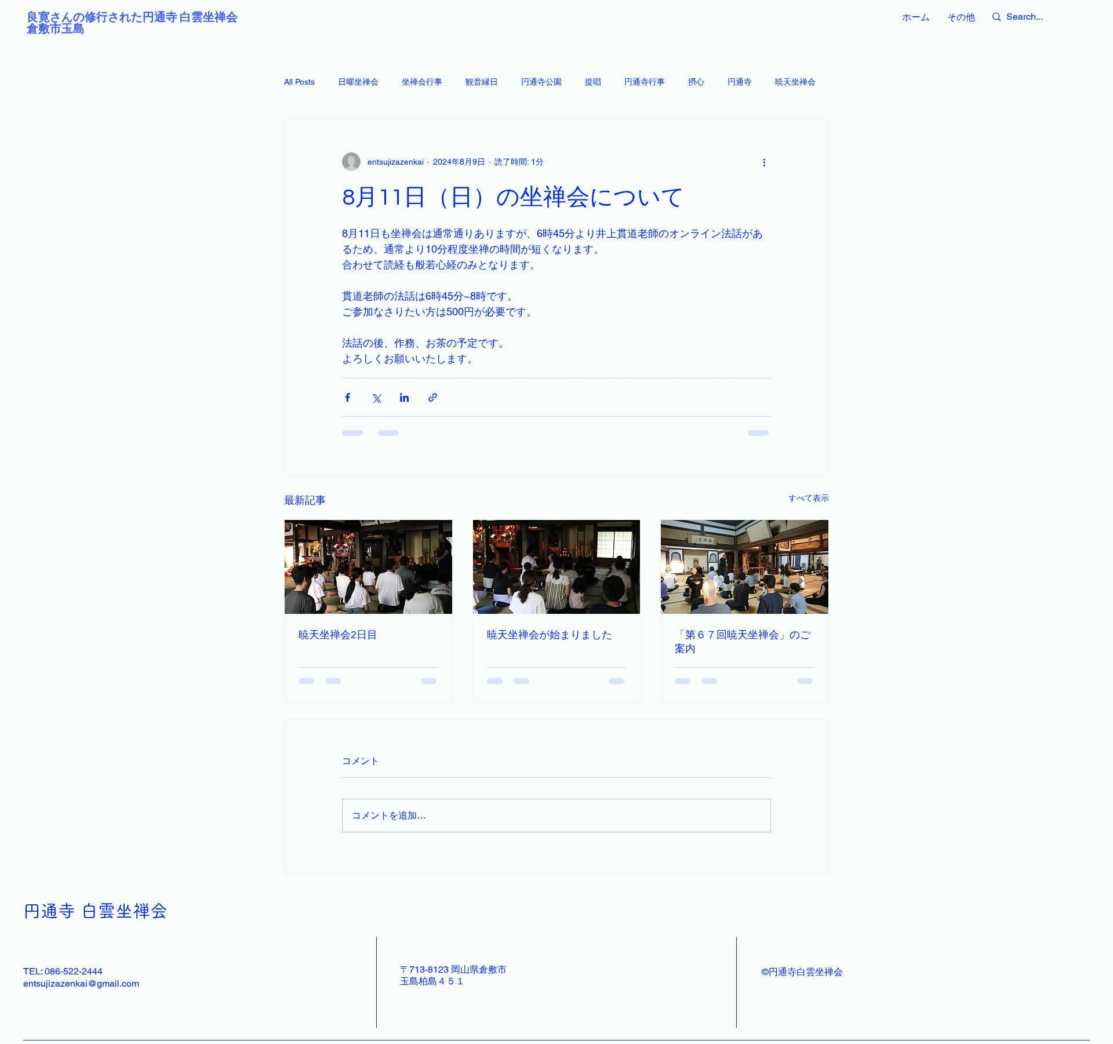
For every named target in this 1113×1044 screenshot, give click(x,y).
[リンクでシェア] (432, 397)
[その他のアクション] (764, 162)
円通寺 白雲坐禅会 (95, 910)
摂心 (696, 81)
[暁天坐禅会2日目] (368, 567)
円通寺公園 (541, 81)
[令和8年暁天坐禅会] (557, 567)
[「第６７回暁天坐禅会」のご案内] (744, 567)
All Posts (299, 81)
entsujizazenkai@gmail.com (81, 983)
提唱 (593, 81)
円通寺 (740, 81)
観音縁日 (481, 81)
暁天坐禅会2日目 (338, 635)
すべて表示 (808, 498)
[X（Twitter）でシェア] (375, 397)
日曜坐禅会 (358, 81)
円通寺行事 (644, 81)
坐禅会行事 (422, 81)
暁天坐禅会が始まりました (549, 635)
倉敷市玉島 (56, 29)
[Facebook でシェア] (347, 397)
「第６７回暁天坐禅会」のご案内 (742, 642)
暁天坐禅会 (795, 81)
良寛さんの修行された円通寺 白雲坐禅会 (132, 17)
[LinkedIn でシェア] (404, 397)
